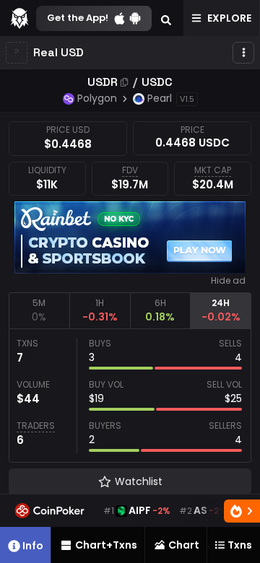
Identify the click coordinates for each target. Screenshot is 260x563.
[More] (243, 53)
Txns (240, 545)
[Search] (166, 18)
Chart (183, 545)
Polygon (97, 98)
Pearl (159, 98)
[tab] (39, 310)
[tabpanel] (130, 395)
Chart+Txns (106, 545)
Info (32, 545)
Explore (229, 18)
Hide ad (228, 281)
